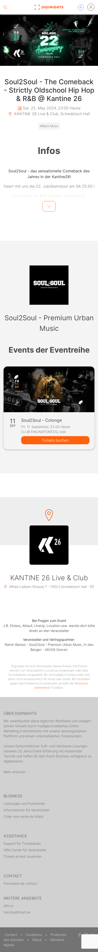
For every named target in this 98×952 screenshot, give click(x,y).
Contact (11, 935)
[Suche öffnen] (5, 7)
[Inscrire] (90, 7)
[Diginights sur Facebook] (78, 935)
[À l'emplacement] (49, 545)
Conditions (34, 935)
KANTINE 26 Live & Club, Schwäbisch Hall (51, 113)
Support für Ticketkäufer (22, 843)
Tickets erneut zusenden (23, 856)
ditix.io (9, 906)
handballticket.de (17, 912)
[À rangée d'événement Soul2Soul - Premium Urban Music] (49, 285)
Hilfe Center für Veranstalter (25, 850)
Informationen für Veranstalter (27, 810)
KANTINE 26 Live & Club (49, 578)
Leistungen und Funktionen (24, 803)
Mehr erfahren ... (16, 772)
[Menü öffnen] (81, 7)
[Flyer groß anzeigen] (49, 40)
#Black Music (49, 126)
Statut (37, 940)
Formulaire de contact (20, 883)
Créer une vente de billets (24, 816)
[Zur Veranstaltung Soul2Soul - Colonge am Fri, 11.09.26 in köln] (49, 389)
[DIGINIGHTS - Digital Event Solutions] (49, 7)
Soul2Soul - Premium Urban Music (49, 323)
